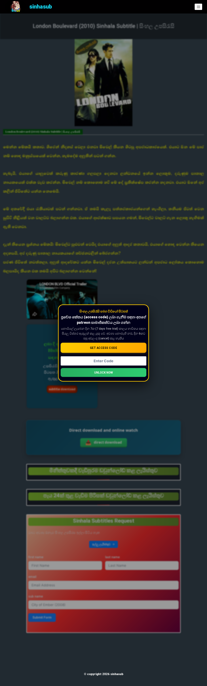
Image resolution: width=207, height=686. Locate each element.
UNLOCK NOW (103, 372)
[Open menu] (198, 7)
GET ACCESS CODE (103, 347)
